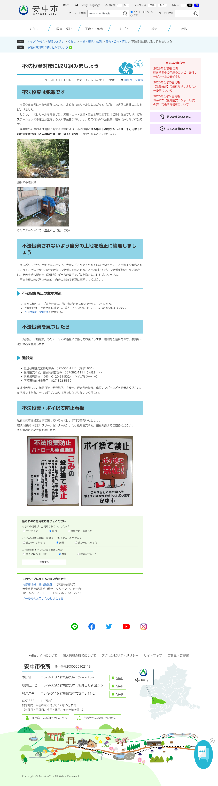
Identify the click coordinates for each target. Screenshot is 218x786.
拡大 (162, 5)
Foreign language (90, 5)
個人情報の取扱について (79, 655)
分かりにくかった (87, 543)
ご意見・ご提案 (178, 655)
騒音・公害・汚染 (116, 41)
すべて (137, 12)
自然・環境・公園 (91, 41)
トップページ (35, 41)
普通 (54, 531)
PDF (136, 15)
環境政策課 (45, 584)
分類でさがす (56, 41)
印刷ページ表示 (133, 80)
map (119, 678)
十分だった (32, 531)
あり (119, 5)
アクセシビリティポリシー (120, 655)
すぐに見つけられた (36, 554)
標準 (152, 5)
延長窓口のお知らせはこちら (49, 718)
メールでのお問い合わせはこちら (42, 598)
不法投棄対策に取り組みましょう (47, 47)
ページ (149, 12)
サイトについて (43, 655)
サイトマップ (153, 655)
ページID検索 (166, 13)
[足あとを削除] (70, 47)
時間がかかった (88, 554)
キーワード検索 (77, 13)
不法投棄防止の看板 (36, 312)
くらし (72, 41)
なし (126, 5)
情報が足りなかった (81, 531)
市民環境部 (29, 584)
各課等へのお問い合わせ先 (100, 718)
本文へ (66, 5)
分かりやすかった (35, 543)
